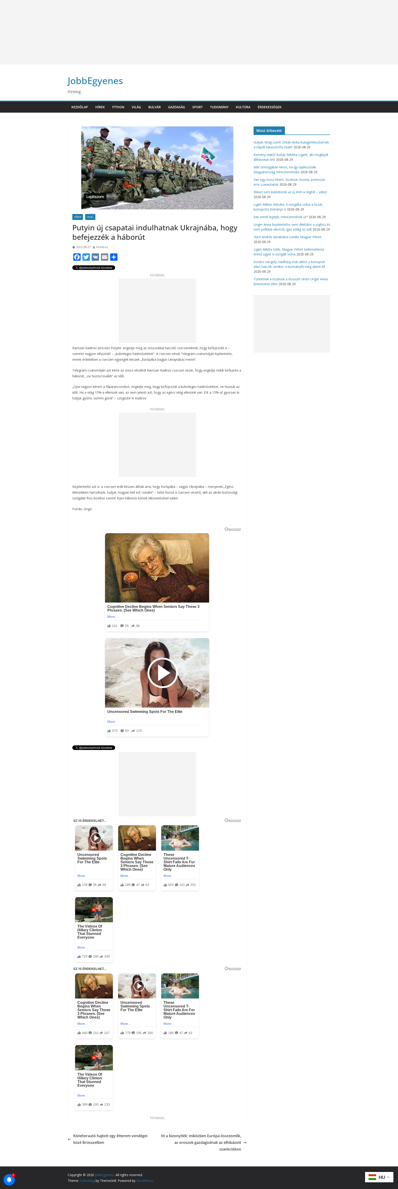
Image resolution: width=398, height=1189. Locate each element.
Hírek (100, 107)
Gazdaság (176, 107)
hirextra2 (102, 247)
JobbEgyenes (95, 80)
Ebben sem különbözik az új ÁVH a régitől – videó (290, 192)
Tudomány (219, 107)
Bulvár (154, 107)
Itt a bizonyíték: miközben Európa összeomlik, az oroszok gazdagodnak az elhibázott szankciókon (201, 1142)
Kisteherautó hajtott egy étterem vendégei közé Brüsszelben (110, 1139)
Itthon (118, 107)
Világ (136, 107)
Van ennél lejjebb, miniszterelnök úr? (281, 217)
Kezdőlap (79, 107)
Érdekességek (269, 107)
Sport (197, 107)
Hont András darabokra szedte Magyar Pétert (288, 237)
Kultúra (243, 107)
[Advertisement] (138, 32)
